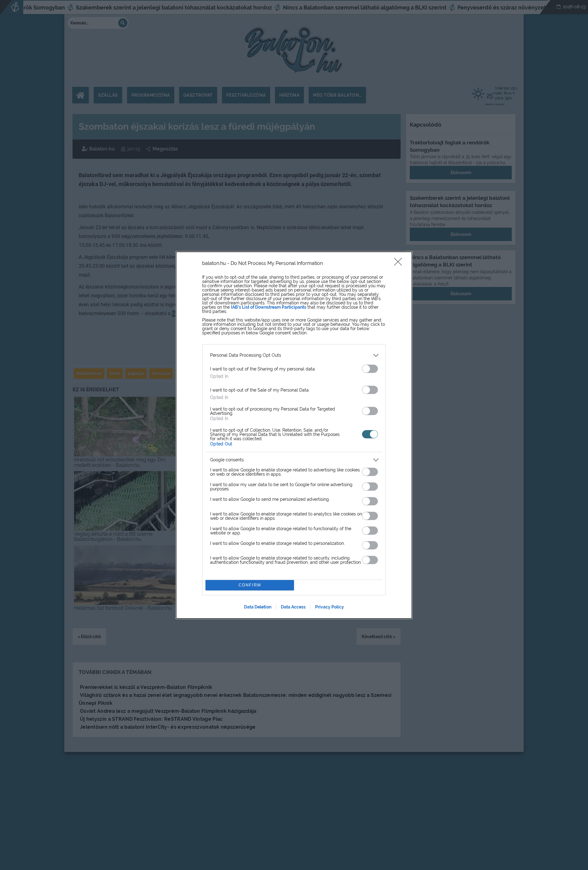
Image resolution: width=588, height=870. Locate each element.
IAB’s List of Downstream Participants (268, 307)
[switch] (370, 369)
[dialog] (294, 435)
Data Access (293, 606)
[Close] (400, 264)
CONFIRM (250, 585)
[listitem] (294, 355)
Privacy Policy (329, 606)
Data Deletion (257, 606)
